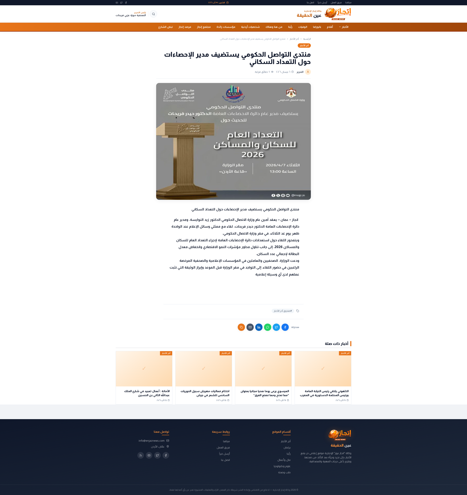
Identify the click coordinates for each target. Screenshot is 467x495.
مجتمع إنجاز (204, 27)
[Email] (250, 327)
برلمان (287, 447)
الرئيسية (307, 38)
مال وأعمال (284, 460)
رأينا (290, 27)
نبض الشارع (165, 27)
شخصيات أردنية (250, 27)
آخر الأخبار (294, 38)
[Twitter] (121, 2)
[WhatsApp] (267, 327)
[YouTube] (117, 2)
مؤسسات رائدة (226, 27)
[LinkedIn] (259, 327)
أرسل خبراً (322, 2)
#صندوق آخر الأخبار (283, 310)
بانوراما (317, 27)
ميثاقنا (348, 2)
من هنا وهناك (274, 27)
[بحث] (153, 14)
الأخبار (345, 27)
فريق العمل (336, 2)
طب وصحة (284, 472)
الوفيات (302, 27)
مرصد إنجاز (185, 27)
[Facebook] (126, 2)
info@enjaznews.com (152, 440)
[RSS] (140, 455)
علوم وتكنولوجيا (282, 466)
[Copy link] (241, 327)
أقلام (330, 27)
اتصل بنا (310, 2)
